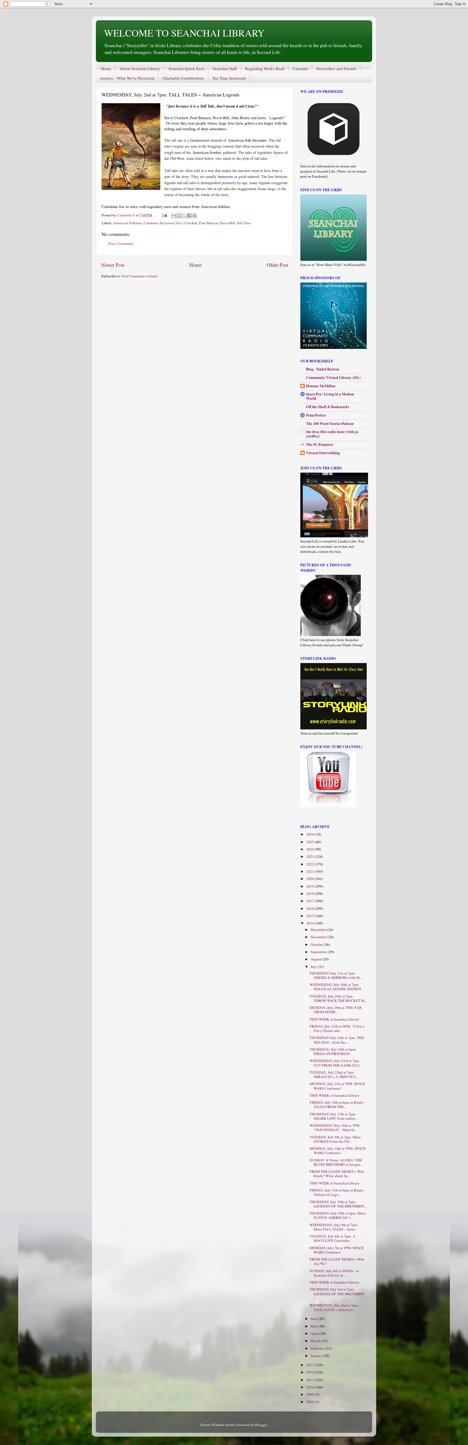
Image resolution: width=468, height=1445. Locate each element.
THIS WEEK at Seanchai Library (334, 1019)
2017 (310, 900)
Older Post (277, 264)
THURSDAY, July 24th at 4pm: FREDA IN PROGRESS (333, 1051)
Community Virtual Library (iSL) (333, 377)
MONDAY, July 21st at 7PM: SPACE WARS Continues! (337, 1085)
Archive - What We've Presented (127, 78)
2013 (310, 1364)
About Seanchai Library (140, 68)
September (319, 951)
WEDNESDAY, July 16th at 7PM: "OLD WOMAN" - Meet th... (335, 1127)
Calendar (300, 68)
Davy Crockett (186, 222)
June (314, 1318)
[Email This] (174, 215)
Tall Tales (244, 222)
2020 (310, 878)
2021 (310, 871)
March (316, 1340)
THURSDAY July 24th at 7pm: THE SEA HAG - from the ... (337, 1039)
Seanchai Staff (225, 68)
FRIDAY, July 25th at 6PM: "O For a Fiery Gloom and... (337, 1028)
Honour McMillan (321, 386)
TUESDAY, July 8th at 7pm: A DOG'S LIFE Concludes (332, 1238)
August (316, 959)
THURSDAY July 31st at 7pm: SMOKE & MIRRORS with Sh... (336, 975)
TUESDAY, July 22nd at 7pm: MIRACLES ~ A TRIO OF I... (334, 1074)
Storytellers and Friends (336, 68)
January (317, 1355)
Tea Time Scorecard (229, 78)
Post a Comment (120, 243)
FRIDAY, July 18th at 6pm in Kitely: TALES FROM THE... (337, 1104)
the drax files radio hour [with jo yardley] (332, 434)
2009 (310, 1394)
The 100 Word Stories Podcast (330, 423)
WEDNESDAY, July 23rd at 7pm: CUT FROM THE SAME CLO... (336, 1062)
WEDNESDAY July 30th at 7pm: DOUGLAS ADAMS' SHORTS (335, 986)
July (314, 966)
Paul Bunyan (208, 222)
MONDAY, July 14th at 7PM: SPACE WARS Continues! (338, 1150)
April (315, 1333)
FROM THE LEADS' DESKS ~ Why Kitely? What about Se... (337, 1173)
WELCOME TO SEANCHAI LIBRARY (184, 32)
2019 (310, 886)
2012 (310, 1372)
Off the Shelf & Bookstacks (327, 407)
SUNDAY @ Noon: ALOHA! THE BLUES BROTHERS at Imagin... (336, 1162)
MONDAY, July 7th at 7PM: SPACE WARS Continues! (337, 1250)
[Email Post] (164, 215)
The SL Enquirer (319, 444)
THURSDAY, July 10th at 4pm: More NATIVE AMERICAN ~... (338, 1215)
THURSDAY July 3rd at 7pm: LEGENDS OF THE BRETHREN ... (337, 1293)
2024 (310, 849)
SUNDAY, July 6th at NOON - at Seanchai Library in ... (334, 1273)
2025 (310, 841)
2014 (310, 923)
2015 (310, 915)
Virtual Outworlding (323, 453)
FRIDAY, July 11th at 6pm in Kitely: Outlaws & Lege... (337, 1192)
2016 (310, 908)
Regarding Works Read (264, 68)
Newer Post (112, 264)
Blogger (261, 1424)
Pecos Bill (227, 222)
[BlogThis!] (179, 215)
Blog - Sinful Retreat (322, 369)
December (319, 929)
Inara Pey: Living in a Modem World (330, 396)
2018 (310, 893)
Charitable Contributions (183, 78)
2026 (310, 834)
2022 (310, 864)
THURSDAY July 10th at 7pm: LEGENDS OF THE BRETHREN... (338, 1204)
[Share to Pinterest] (194, 215)
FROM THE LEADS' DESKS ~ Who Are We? (337, 1261)
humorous (225, 176)
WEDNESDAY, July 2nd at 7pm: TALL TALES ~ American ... (334, 1307)
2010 (310, 1387)
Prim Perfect (316, 415)
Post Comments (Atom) (140, 276)
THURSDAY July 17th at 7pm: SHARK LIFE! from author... (334, 1116)
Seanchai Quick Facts (186, 68)
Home (106, 68)
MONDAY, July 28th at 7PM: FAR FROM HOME (336, 1009)
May (314, 1326)
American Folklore (127, 222)
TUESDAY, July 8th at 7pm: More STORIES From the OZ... (335, 1139)
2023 (310, 856)
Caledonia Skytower (159, 222)
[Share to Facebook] (189, 215)
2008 (310, 1401)
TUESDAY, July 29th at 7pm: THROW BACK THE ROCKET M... (338, 998)
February (318, 1348)
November (319, 936)
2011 (310, 1379)
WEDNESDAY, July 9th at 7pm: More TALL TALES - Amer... (334, 1227)
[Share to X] (184, 215)
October (317, 944)
